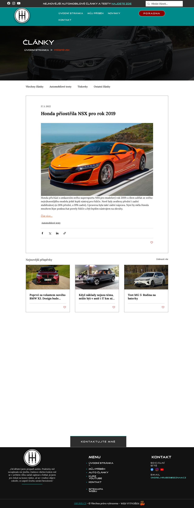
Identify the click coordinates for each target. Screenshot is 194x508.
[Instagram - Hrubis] (157, 469)
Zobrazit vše (162, 259)
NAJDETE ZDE (122, 3)
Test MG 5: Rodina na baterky (142, 296)
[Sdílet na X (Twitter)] (49, 233)
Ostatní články (102, 86)
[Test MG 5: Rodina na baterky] (146, 277)
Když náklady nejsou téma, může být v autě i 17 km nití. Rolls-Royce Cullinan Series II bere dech (97, 296)
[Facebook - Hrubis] (152, 469)
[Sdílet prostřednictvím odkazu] (64, 233)
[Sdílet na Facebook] (42, 233)
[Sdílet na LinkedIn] (57, 233)
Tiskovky (83, 86)
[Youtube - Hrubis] (162, 469)
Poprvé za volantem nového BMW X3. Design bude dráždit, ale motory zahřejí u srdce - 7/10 (47, 296)
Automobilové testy (61, 86)
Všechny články (34, 86)
